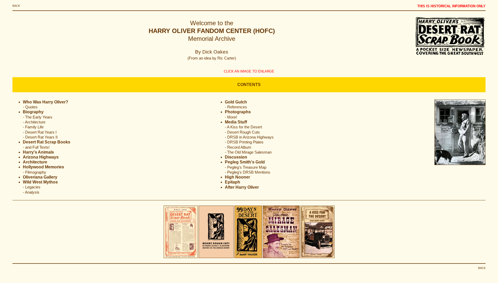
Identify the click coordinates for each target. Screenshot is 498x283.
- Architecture (34, 122)
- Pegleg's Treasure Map (245, 167)
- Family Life (33, 127)
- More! (231, 117)
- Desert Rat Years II (40, 137)
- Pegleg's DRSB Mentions (247, 172)
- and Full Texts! (36, 147)
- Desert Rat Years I (40, 132)
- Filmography (34, 172)
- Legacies (31, 187)
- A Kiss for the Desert (243, 127)
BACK (16, 5)
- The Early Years (37, 117)
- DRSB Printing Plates (244, 142)
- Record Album (238, 147)
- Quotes (30, 107)
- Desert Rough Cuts (242, 132)
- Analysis (31, 192)
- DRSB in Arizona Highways (249, 137)
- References (236, 107)
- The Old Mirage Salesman (248, 152)
